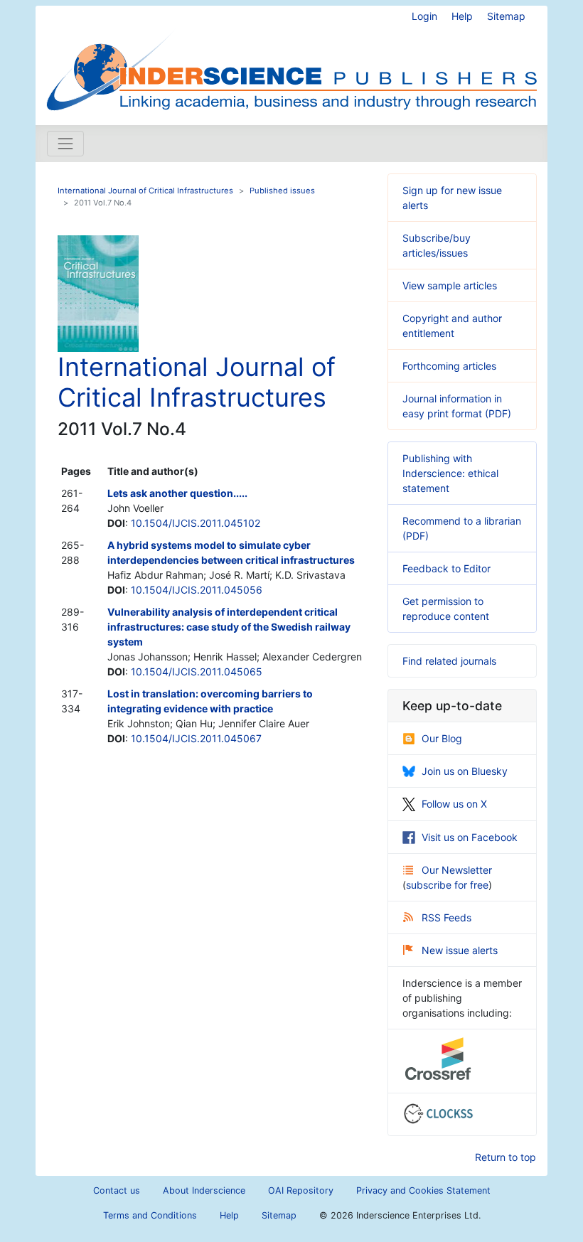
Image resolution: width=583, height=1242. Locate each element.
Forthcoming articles (449, 366)
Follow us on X (454, 804)
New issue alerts (460, 950)
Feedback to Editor (446, 568)
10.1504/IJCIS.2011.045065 (196, 671)
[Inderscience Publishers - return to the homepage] (291, 60)
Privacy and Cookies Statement (423, 1190)
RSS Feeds (446, 917)
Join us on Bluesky (465, 771)
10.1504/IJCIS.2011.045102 (195, 523)
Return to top (505, 1157)
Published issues (282, 191)
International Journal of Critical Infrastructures (145, 191)
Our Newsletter (457, 870)
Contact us (116, 1190)
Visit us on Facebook (470, 837)
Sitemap (506, 16)
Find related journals (449, 661)
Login (424, 16)
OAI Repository (300, 1190)
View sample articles (449, 285)
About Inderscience (204, 1190)
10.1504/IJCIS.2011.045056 (196, 590)
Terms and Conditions (150, 1215)
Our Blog (442, 738)
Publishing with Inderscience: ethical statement (450, 473)
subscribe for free (447, 885)
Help (462, 16)
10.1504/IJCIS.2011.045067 (196, 738)
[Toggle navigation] (65, 143)
